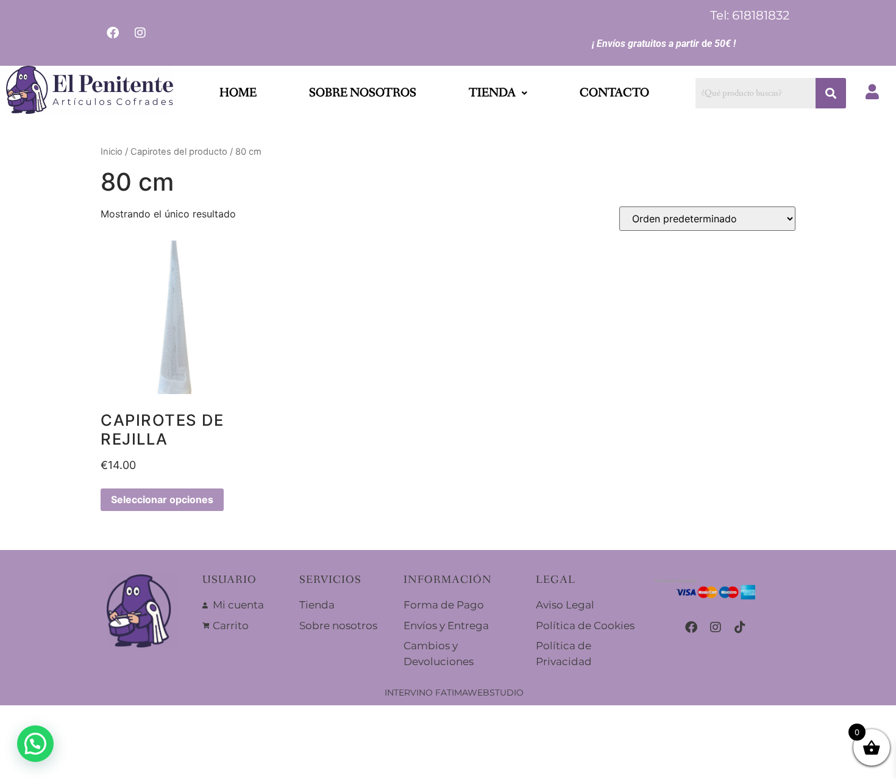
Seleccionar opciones (162, 499)
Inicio (112, 151)
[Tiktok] (740, 627)
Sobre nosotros (362, 93)
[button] (498, 93)
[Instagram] (715, 627)
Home (238, 93)
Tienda (492, 93)
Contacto (614, 93)
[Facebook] (691, 627)
